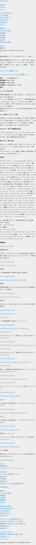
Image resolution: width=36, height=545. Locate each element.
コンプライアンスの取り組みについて (11, 519)
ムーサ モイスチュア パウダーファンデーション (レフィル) (17, 345)
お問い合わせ (4, 20)
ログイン (2, 24)
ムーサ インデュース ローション (9, 297)
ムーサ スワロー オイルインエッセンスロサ (13, 280)
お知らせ (2, 40)
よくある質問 (4, 15)
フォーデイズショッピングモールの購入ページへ (14, 74)
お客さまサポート (5, 17)
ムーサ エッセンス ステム (7, 265)
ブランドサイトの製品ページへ (9, 70)
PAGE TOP (3, 472)
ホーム (2, 463)
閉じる (2, 46)
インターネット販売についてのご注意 (11, 521)
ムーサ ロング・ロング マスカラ (9, 446)
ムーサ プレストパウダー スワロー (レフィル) (13, 413)
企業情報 (2, 37)
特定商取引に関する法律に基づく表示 (11, 534)
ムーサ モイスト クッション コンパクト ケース (14, 379)
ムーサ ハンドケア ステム (7, 313)
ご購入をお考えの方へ (6, 13)
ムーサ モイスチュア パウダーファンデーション (14, 328)
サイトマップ (4, 539)
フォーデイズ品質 (5, 30)
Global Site (3, 22)
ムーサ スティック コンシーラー (9, 429)
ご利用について (4, 536)
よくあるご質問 (4, 510)
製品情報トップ (4, 466)
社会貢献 (2, 35)
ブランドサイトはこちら (7, 261)
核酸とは (2, 28)
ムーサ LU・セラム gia (7, 246)
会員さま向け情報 (5, 42)
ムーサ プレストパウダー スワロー (10, 396)
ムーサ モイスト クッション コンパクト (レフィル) (15, 362)
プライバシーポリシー (6, 532)
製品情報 (2, 33)
